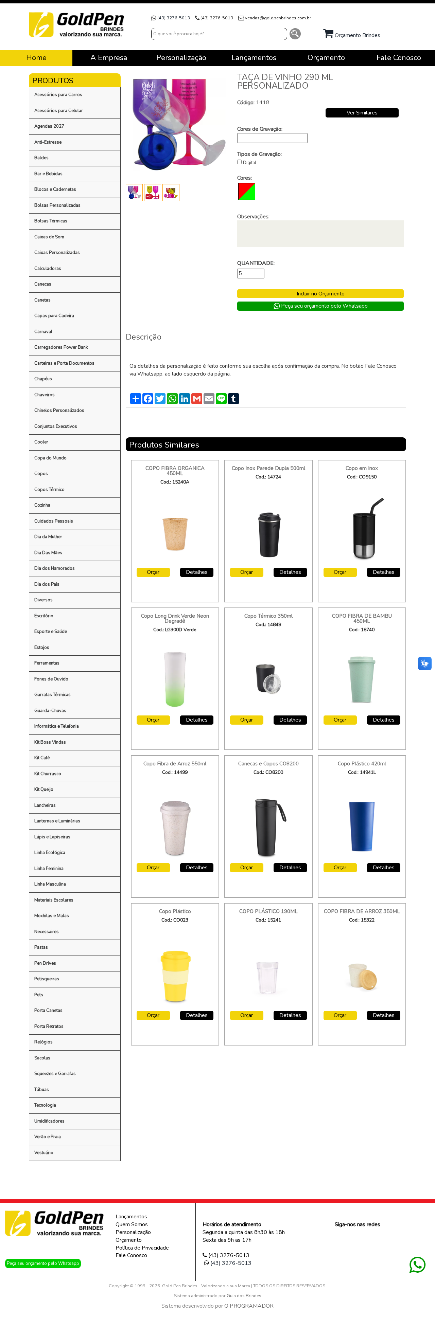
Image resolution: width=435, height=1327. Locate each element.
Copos (41, 474)
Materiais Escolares (53, 900)
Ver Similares (362, 112)
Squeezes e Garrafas (55, 1074)
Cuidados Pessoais (53, 521)
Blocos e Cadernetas (55, 189)
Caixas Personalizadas (57, 253)
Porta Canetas (48, 1010)
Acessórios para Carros (58, 95)
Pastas (41, 947)
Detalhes (197, 572)
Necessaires (46, 932)
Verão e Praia (47, 1137)
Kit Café (42, 758)
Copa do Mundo (50, 458)
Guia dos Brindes (244, 1296)
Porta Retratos (49, 1026)
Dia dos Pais (46, 584)
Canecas (42, 284)
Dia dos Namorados (54, 568)
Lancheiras (45, 805)
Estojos (41, 647)
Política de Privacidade (142, 1248)
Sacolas (42, 1058)
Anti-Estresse (48, 142)
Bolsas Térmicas (50, 221)
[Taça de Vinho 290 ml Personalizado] (135, 192)
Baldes (41, 158)
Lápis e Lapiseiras (52, 837)
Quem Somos (132, 1224)
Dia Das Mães (48, 553)
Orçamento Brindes (356, 35)
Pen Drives (45, 963)
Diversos (43, 600)
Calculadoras (47, 269)
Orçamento (129, 1240)
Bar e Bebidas (48, 174)
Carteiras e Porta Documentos (64, 363)
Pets (38, 995)
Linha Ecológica (49, 853)
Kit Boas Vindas (50, 742)
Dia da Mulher (48, 537)
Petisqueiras (46, 979)
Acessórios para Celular (58, 111)
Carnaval (43, 332)
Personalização (133, 1232)
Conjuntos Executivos (55, 426)
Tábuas (41, 1090)
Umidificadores (49, 1121)
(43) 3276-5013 (173, 18)
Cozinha (42, 505)
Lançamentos (131, 1216)
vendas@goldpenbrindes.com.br (278, 18)
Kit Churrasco (47, 774)
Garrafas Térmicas (52, 695)
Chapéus (43, 379)
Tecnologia (45, 1105)
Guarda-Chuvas (50, 711)
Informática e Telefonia (56, 726)
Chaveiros (44, 395)
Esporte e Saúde (50, 632)
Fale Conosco (131, 1255)
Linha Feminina (49, 869)
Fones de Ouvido (51, 679)
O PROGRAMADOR (249, 1306)
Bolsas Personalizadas (57, 205)
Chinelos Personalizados (59, 410)
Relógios (43, 1042)
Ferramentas (46, 663)
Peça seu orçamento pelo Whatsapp (324, 306)
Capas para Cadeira (54, 316)
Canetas (42, 300)
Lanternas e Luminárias (57, 821)
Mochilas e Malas (51, 916)
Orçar (153, 572)
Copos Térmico (49, 490)
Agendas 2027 (49, 126)
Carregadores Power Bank (61, 347)
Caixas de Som (49, 237)
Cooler (41, 442)
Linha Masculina (50, 884)
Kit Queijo (43, 789)
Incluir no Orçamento (321, 293)
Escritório (43, 616)
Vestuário (43, 1153)
